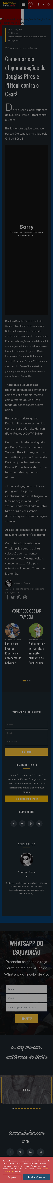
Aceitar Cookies (36, 1177)
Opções (12, 1177)
